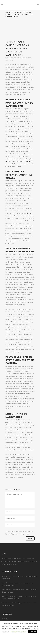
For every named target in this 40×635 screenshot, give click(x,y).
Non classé (22, 58)
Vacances (13, 564)
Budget (16, 558)
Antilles (10, 558)
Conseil (13, 561)
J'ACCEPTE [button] (33, 632)
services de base (19, 393)
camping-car (27, 213)
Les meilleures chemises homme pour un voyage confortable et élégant (17, 584)
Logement (25, 561)
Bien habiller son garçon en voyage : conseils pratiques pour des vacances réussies (18, 597)
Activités (4, 558)
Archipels (4, 619)
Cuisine (19, 561)
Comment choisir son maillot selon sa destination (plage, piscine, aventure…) (19, 591)
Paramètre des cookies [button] (18, 632)
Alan (29, 58)
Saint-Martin (5, 564)
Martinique (33, 561)
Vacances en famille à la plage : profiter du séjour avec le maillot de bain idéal (19, 604)
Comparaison (5, 561)
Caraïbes (22, 558)
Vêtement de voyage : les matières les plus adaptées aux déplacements (19, 577)
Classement (30, 558)
